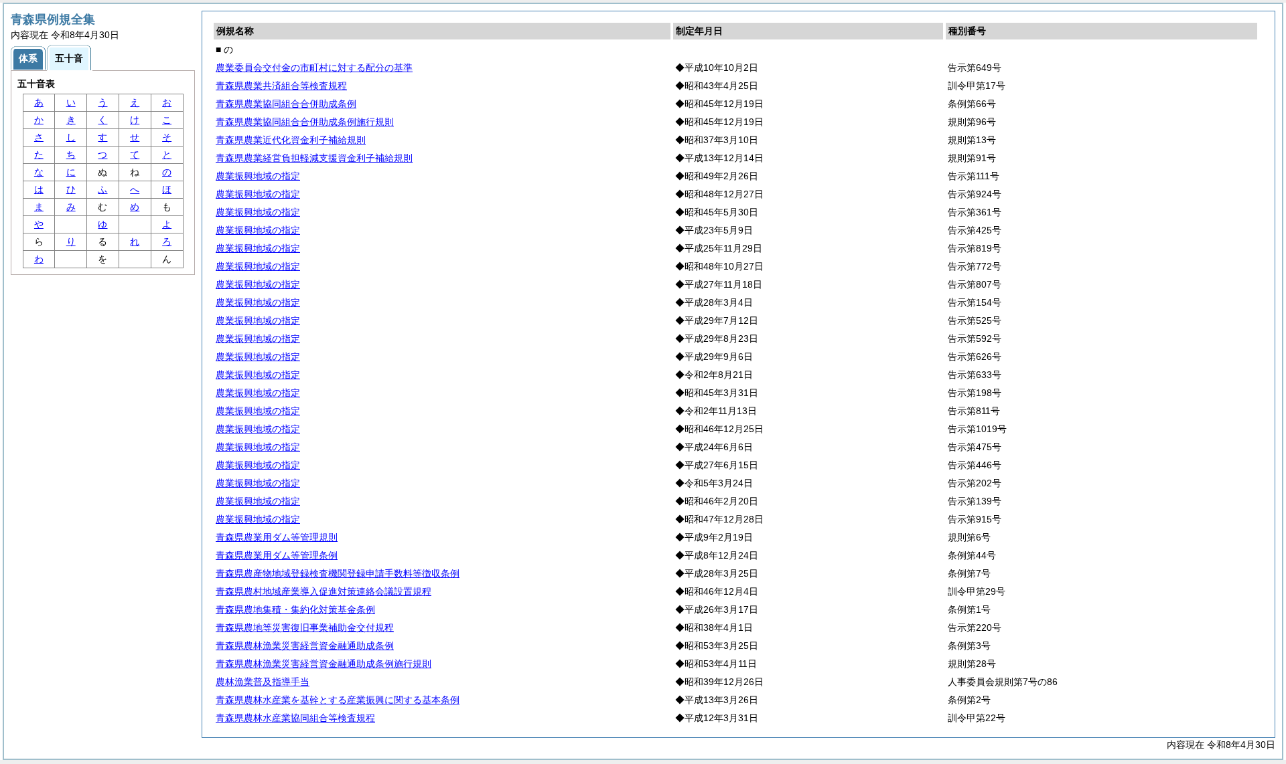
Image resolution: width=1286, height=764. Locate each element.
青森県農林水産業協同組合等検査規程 (295, 717)
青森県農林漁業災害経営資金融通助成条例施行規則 (323, 663)
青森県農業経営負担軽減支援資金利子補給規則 (314, 158)
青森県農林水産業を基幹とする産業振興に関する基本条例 (337, 699)
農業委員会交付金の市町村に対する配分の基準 (314, 67)
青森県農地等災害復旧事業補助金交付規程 (305, 627)
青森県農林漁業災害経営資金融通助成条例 (305, 645)
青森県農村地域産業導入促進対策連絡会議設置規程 (323, 591)
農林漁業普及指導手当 (262, 681)
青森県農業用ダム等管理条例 (277, 555)
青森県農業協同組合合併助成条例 (286, 103)
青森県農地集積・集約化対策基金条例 (295, 609)
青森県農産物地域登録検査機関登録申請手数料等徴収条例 (337, 573)
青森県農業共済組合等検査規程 (281, 85)
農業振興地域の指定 (258, 176)
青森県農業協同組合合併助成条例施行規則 (305, 121)
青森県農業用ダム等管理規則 (277, 537)
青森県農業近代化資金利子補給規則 (291, 139)
